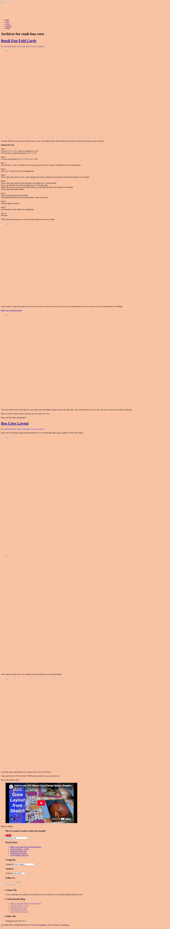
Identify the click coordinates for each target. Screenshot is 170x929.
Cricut (8, 24)
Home (8, 28)
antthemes (65, 925)
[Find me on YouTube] (13, 884)
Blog (7, 20)
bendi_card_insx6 (7, 310)
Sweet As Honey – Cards (19, 849)
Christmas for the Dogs (18, 853)
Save (9, 835)
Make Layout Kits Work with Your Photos (25, 847)
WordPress (43, 925)
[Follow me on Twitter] (10, 884)
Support (8, 26)
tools (7, 22)
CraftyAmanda (8, 46)
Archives (9, 873)
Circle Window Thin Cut (19, 855)
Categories (9, 864)
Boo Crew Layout (15, 423)
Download (18, 310)
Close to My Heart (23, 46)
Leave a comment (37, 46)
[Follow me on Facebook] (7, 884)
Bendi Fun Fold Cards (18, 41)
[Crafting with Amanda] (13, 16)
